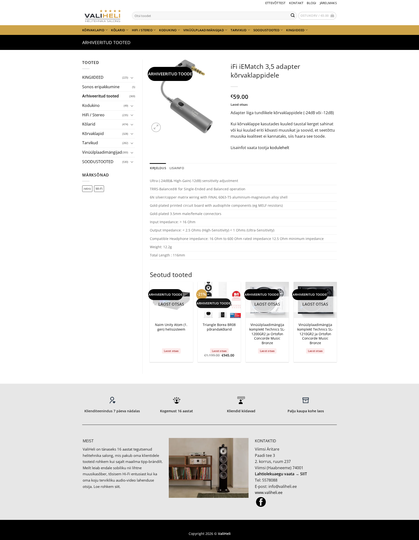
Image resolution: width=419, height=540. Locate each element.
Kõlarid (118, 30)
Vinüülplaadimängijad (203, 30)
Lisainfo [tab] (176, 168)
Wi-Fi (99, 188)
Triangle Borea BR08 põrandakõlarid (219, 327)
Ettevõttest (275, 3)
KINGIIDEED (295, 30)
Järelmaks (328, 3)
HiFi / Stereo (142, 30)
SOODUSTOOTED (266, 30)
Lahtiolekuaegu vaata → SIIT (281, 473)
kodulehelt (279, 147)
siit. (118, 486)
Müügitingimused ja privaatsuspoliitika (209, 526)
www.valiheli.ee (268, 492)
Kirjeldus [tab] (158, 168)
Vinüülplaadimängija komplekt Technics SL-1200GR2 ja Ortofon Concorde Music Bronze (267, 334)
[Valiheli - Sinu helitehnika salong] (103, 15)
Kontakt (296, 3)
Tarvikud (239, 30)
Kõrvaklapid (93, 30)
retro (87, 188)
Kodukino (168, 30)
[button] (317, 16)
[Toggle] (132, 77)
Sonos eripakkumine (101, 86)
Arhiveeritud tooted (106, 42)
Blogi (311, 3)
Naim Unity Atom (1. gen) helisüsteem (171, 327)
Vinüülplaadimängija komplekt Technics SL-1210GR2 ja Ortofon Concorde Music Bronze (315, 334)
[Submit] (293, 16)
